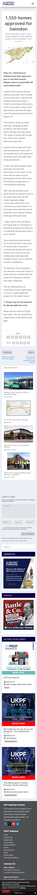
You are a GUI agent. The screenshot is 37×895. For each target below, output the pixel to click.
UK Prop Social (9, 850)
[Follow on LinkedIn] (17, 824)
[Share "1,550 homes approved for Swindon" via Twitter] (12, 337)
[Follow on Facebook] (5, 824)
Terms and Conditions (11, 857)
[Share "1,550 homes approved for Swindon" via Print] (29, 337)
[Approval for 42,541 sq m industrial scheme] (18, 433)
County (7, 36)
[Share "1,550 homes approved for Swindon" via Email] (25, 337)
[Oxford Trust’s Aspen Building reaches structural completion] (18, 461)
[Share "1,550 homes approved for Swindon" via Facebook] (8, 337)
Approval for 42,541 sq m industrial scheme (16, 446)
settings (22, 888)
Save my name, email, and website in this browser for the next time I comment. (17, 528)
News (22, 36)
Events (6, 847)
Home (6, 835)
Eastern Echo (8, 840)
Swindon (8, 39)
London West (8, 842)
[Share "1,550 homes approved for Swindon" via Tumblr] (16, 337)
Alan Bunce (16, 34)
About (6, 852)
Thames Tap (16, 39)
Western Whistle (9, 845)
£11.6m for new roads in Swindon (16, 420)
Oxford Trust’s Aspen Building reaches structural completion (17, 474)
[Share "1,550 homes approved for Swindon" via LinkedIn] (20, 337)
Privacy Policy (8, 855)
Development (14, 36)
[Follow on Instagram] (13, 824)
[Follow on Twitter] (9, 824)
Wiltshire (24, 39)
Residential (28, 36)
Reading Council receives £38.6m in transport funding (16, 393)
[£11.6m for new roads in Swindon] (18, 408)
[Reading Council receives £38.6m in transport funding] (18, 380)
